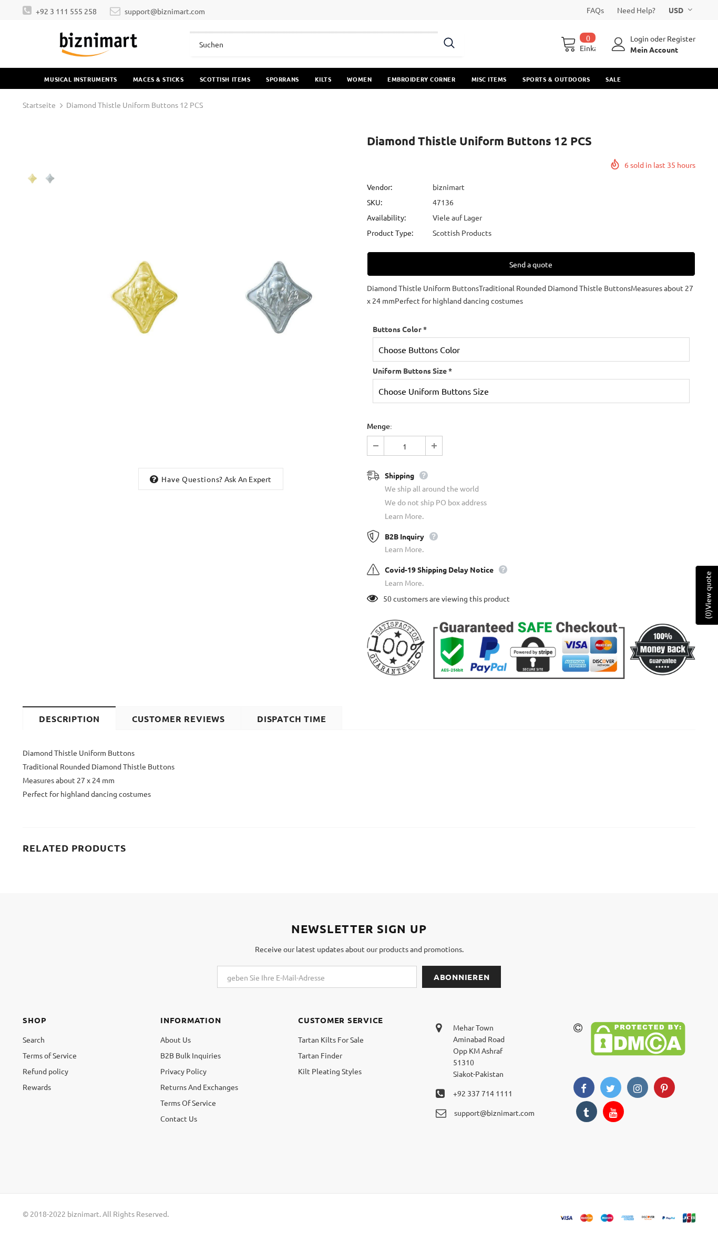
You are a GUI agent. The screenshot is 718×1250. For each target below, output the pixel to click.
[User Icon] (618, 44)
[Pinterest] (664, 1087)
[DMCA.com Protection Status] (638, 1038)
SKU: (374, 202)
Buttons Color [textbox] (400, 329)
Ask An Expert (248, 479)
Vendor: (379, 187)
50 (387, 598)
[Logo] (98, 44)
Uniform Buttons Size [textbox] (412, 370)
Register (681, 38)
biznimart (449, 187)
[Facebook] (583, 1087)
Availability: (386, 217)
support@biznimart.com (165, 11)
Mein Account (654, 49)
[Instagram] (637, 1087)
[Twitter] (610, 1087)
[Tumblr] (586, 1111)
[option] (210, 297)
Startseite (39, 104)
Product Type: (390, 232)
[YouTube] (613, 1111)
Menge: (379, 426)
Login (640, 38)
